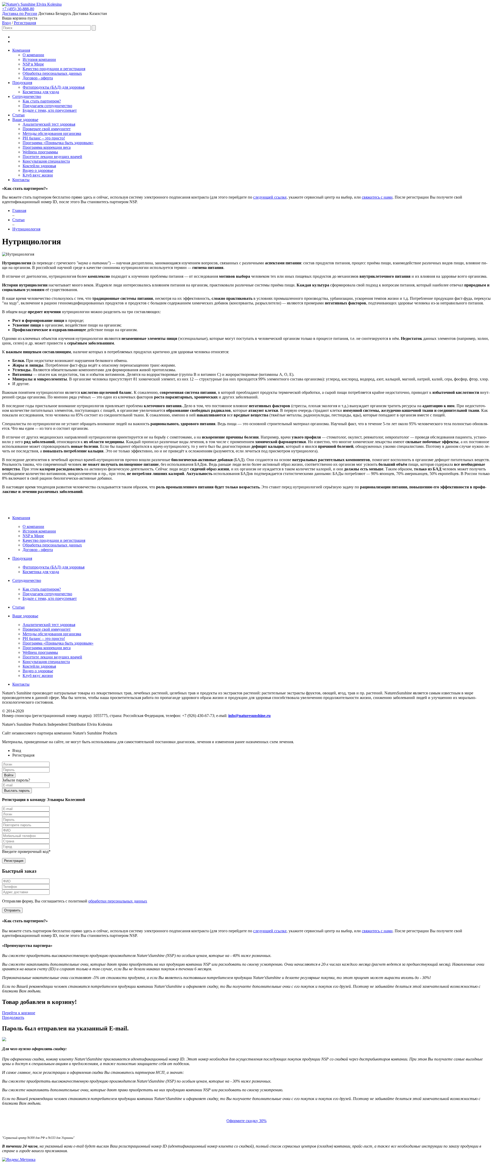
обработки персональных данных (117, 901)
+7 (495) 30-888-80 (18, 9)
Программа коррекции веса (47, 147)
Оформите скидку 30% (246, 1121)
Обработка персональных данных (52, 73)
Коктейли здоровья (39, 166)
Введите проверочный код (26, 851)
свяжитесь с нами (377, 197)
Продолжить (13, 1017)
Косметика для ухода (41, 92)
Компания (21, 50)
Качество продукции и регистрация (54, 69)
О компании (33, 55)
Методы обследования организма (52, 133)
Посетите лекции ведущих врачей (52, 156)
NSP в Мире (33, 64)
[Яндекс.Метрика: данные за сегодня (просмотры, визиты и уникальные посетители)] (18, 1159)
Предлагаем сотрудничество (47, 106)
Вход (6, 23)
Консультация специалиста (46, 161)
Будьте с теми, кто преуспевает (50, 110)
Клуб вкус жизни (38, 175)
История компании (39, 59)
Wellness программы (40, 152)
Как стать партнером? (42, 101)
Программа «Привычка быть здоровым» (58, 143)
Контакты (21, 180)
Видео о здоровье (38, 170)
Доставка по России (19, 13)
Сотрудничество (26, 96)
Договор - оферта (38, 78)
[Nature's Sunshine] (19, 4)
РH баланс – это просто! (44, 138)
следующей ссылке (270, 197)
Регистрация (25, 23)
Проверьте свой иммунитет (47, 129)
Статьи (18, 115)
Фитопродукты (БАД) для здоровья (53, 87)
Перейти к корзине (18, 1013)
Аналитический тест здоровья (49, 124)
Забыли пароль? (16, 780)
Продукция (22, 82)
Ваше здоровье (25, 119)
